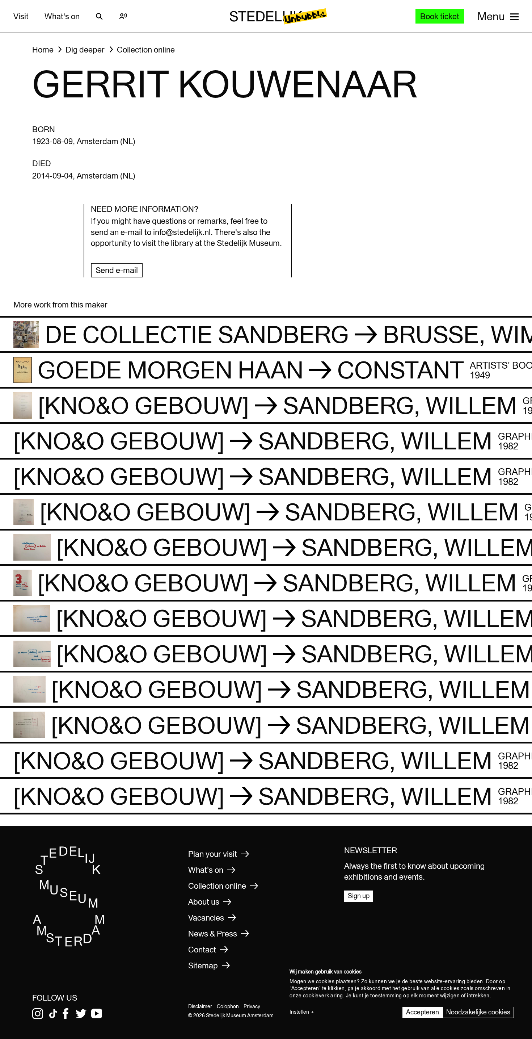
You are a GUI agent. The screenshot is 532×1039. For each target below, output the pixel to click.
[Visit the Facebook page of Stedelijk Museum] (65, 1013)
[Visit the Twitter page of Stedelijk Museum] (81, 1013)
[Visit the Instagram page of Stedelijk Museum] (37, 1013)
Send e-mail (117, 270)
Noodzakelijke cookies (478, 1012)
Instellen (299, 1012)
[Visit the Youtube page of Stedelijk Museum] (96, 1013)
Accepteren (422, 1012)
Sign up (359, 896)
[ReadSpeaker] (123, 16)
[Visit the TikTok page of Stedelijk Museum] (53, 1013)
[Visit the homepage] (68, 944)
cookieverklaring (323, 995)
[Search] (99, 16)
